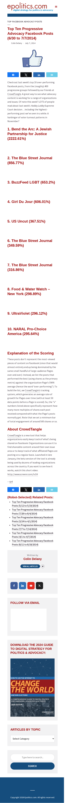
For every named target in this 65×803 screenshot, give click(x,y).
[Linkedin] (22, 585)
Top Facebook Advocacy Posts (24, 21)
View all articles (30, 566)
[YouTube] (31, 585)
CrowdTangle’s (32, 390)
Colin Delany (16, 43)
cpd (11, 481)
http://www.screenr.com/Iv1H (22, 474)
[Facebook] (14, 585)
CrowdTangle (14, 93)
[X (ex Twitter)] (39, 585)
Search (32, 765)
